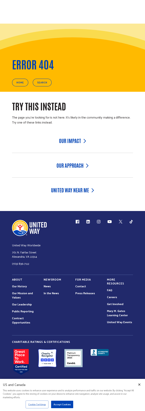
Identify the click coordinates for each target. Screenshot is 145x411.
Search (42, 82)
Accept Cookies (62, 404)
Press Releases (85, 293)
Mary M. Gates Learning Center (117, 313)
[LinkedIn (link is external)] (88, 221)
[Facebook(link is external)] (77, 221)
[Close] (139, 384)
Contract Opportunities (21, 320)
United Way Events (119, 322)
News (47, 286)
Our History (19, 286)
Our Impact (70, 140)
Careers (112, 297)
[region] (72, 395)
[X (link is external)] (120, 221)
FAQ (109, 290)
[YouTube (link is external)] (110, 221)
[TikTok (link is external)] (131, 221)
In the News (51, 293)
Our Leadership (22, 304)
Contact (80, 286)
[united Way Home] (29, 228)
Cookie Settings (37, 404)
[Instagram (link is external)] (98, 221)
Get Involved (115, 304)
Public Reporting (23, 311)
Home (20, 82)
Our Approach (70, 165)
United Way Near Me (70, 190)
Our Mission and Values (22, 295)
